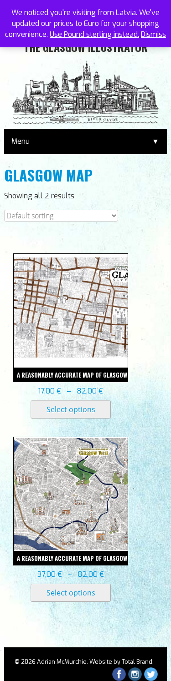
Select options (71, 409)
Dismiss (153, 34)
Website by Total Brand (120, 662)
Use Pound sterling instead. (94, 34)
